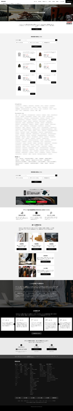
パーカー (36, 108)
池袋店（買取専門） (47, 160)
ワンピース (32, 110)
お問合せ (46, 400)
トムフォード (33, 138)
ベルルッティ (50, 146)
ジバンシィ (17, 132)
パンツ (51, 108)
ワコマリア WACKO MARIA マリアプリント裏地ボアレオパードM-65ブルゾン (50, 75)
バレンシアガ (29, 143)
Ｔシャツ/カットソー (18, 105)
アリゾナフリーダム (49, 116)
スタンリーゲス (29, 133)
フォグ (42, 144)
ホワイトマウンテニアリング (44, 147)
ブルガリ (24, 146)
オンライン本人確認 (42, 373)
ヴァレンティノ (35, 119)
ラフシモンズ (31, 152)
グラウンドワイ (26, 125)
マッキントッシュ (32, 149)
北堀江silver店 (52, 163)
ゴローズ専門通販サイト (50, 374)
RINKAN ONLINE (49, 365)
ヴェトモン (29, 121)
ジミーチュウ (22, 132)
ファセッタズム (54, 143)
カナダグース (31, 124)
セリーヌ (17, 135)
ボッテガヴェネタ (31, 147)
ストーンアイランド (43, 133)
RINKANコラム (26, 373)
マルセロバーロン (18, 150)
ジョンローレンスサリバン (48, 132)
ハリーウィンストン (18, 143)
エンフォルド (37, 122)
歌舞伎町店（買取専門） (48, 158)
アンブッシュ (42, 118)
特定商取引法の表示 (26, 400)
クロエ (23, 127)
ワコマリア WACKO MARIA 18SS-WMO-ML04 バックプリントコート (50, 64)
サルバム (34, 130)
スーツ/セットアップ (28, 107)
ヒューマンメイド (40, 143)
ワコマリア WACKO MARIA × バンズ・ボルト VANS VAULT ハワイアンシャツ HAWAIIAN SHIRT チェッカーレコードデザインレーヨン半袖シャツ (29, 52)
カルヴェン (36, 124)
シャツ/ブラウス (29, 57)
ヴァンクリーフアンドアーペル (43, 119)
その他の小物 (17, 108)
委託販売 (21, 370)
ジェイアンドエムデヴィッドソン (52, 130)
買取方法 (50, 1)
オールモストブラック (49, 122)
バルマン (24, 143)
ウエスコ (25, 121)
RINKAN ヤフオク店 (49, 369)
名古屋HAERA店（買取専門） (34, 163)
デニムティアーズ (52, 136)
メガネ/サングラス (26, 110)
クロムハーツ (28, 127)
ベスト (17, 110)
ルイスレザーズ (54, 152)
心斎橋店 (42, 163)
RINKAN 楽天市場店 (49, 366)
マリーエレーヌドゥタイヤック (44, 149)
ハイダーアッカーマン (48, 141)
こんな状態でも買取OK (27, 368)
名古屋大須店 (26, 163)
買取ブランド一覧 (18, 365)
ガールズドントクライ (24, 124)
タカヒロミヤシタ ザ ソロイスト (42, 135)
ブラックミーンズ (18, 146)
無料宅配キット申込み (42, 370)
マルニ (31, 150)
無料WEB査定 (41, 366)
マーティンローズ (52, 147)
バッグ (40, 108)
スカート (39, 107)
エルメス (24, 122)
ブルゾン (49, 80)
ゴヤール (17, 130)
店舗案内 (57, 1)
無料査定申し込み (69, 1)
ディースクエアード (34, 136)
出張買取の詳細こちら (22, 249)
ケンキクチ (33, 127)
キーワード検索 (18, 175)
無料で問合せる (36, 349)
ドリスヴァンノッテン (45, 138)
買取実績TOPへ (36, 46)
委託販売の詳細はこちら (45, 261)
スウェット (34, 107)
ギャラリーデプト (53, 124)
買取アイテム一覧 (18, 377)
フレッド (28, 146)
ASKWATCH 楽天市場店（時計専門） (51, 377)
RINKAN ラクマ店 (49, 370)
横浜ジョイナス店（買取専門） (52, 161)
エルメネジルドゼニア (30, 122)
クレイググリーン (41, 125)
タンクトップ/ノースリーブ (25, 108)
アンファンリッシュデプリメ (34, 118)
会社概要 (19, 400)
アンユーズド (48, 118)
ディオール (41, 136)
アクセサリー (25, 105)
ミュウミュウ (42, 150)
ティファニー (46, 136)
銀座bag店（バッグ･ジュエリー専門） (37, 160)
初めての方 (35, 1)
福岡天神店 (17, 164)
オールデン (42, 122)
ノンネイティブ (24, 141)
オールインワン (31, 105)
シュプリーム (41, 132)
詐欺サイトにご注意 (42, 400)
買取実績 (53, 1)
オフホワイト (17, 124)
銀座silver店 (28, 160)
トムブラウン (38, 138)
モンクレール (48, 150)
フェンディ (37, 144)
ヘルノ (39, 146)
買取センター (27, 90)
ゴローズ (21, 130)
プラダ (51, 144)
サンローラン (44, 130)
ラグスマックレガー (24, 152)
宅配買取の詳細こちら (36, 249)
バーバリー (29, 141)
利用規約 (22, 400)
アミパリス (34, 116)
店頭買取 (21, 369)
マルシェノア (52, 149)
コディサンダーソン (53, 127)
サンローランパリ (18, 373)
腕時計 (16, 383)
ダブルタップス (18, 136)
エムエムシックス (18, 122)
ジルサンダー (22, 133)
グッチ (21, 125)
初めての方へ (25, 365)
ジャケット (28, 68)
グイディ (17, 125)
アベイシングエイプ (28, 116)
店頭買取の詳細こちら (51, 249)
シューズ (17, 107)
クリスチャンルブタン (33, 125)
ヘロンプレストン (18, 147)
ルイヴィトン (48, 152)
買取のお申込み (42, 369)
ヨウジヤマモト (18, 152)
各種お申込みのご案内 (42, 365)
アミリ (39, 116)
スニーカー (51, 107)
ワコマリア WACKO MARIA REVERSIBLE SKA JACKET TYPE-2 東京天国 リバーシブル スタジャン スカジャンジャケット (29, 64)
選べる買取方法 (22, 365)
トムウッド (27, 138)
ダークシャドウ (34, 135)
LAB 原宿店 (22, 160)
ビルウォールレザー (47, 143)
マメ (37, 149)
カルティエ (41, 124)
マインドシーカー (18, 149)
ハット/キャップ (45, 108)
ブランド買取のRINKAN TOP (4, 3)
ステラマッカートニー (36, 133)
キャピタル (46, 124)
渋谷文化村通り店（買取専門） (29, 158)
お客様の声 (25, 370)
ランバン (36, 152)
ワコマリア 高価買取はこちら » (36, 29)
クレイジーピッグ (47, 125)
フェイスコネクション (26, 144)
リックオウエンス (42, 152)
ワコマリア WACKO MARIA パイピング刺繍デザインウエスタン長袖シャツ (29, 75)
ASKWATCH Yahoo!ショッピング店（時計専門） (52, 378)
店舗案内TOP (31, 365)
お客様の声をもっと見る (36, 333)
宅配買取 (21, 366)
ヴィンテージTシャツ (19, 121)
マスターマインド (25, 149)
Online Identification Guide (43, 374)
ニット (32, 108)
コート (49, 68)
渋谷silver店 (27, 56)
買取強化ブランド (45, 1)
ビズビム (35, 143)
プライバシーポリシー (32, 400)
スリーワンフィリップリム (51, 133)
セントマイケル (22, 135)
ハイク (42, 141)
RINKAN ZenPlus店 (49, 373)
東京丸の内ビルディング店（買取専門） (21, 161)
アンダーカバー (26, 118)
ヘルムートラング (44, 146)
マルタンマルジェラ (25, 150)
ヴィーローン (51, 119)
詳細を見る (32, 59)
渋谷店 (47, 55)
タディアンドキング (51, 135)
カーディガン (37, 105)
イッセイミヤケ (28, 119)
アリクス (43, 116)
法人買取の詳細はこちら (45, 274)
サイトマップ (49, 400)
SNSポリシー (37, 400)
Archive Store (48, 381)
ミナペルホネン (36, 150)
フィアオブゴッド (18, 144)
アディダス (22, 116)
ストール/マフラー (45, 107)
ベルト (21, 110)
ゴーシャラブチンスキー (45, 127)
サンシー (39, 130)
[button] (31, 202)
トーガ (23, 138)
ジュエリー (21, 107)
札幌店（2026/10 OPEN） (19, 163)
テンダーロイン (18, 138)
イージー (53, 118)
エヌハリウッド (35, 121)
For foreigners (26, 374)
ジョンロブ (17, 133)
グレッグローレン (18, 127)
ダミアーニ (28, 136)
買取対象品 (39, 1)
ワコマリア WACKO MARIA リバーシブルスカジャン (29, 86)
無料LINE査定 (41, 368)
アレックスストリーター (19, 118)
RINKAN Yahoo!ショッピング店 (50, 368)
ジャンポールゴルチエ (34, 132)
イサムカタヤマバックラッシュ (20, 119)
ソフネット (28, 135)
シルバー (17, 381)
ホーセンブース (25, 147)
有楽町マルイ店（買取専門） (32, 161)
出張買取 (21, 368)
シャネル (28, 132)
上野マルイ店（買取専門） (41, 161)
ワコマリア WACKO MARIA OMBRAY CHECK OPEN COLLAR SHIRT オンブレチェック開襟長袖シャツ (50, 52)
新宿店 (27, 67)
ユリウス (53, 150)
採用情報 (53, 400)
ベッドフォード (34, 146)
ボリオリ (37, 147)
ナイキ (16, 370)
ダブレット (23, 136)
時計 (36, 110)
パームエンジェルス (36, 141)
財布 (39, 110)
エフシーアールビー (42, 121)
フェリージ (32, 144)
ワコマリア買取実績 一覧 (17, 3)
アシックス (17, 116)
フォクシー (46, 144)
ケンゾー (38, 127)
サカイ (26, 130)
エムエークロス (49, 121)
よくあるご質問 (62, 1)
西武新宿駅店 (41, 158)
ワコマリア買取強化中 (11, 3)
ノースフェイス (18, 141)
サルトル (30, 130)
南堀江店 (46, 163)
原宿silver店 (17, 160)
